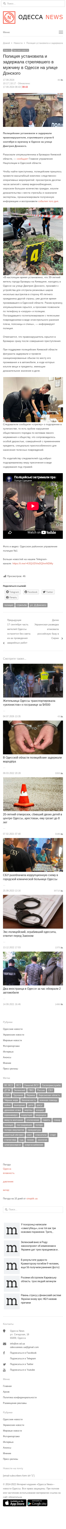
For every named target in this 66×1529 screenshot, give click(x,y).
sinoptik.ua (31, 1198)
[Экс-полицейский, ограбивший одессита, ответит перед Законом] (33, 897)
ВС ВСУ (8, 1085)
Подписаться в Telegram (23, 1358)
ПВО (31, 1090)
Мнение (7, 1063)
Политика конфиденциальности (20, 1397)
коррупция (26, 1115)
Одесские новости (20, 50)
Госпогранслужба (51, 1085)
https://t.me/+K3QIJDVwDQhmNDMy (32, 563)
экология (42, 1139)
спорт (53, 1135)
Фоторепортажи (11, 1046)
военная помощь (48, 1100)
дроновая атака (12, 1110)
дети (30, 1105)
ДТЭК (7, 1090)
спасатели (40, 1135)
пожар (57, 1120)
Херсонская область (49, 1095)
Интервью (8, 1051)
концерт (40, 1110)
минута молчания (13, 1120)
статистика (10, 1139)
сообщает (22, 158)
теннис (30, 1139)
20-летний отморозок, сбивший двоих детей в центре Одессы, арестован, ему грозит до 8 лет (32, 818)
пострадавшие (24, 1125)
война (7, 1105)
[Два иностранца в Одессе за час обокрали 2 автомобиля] (33, 953)
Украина (31, 1095)
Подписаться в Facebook (23, 1353)
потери (39, 1125)
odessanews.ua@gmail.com (24, 1347)
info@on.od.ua (17, 1343)
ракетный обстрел (14, 1135)
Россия (41, 1090)
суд (21, 1139)
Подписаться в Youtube (22, 1370)
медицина (41, 1115)
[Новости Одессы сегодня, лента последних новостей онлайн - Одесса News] (33, 17)
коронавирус (11, 1115)
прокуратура (34, 1130)
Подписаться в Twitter (21, 1364)
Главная (7, 1386)
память (46, 1120)
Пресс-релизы (10, 1068)
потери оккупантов (14, 1130)
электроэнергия (12, 1144)
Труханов (18, 1095)
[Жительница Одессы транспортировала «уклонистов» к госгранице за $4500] (33, 665)
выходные (19, 1105)
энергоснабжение (34, 1144)
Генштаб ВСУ (31, 1085)
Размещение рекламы (15, 1403)
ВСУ (18, 1085)
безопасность (29, 1100)
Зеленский (19, 1090)
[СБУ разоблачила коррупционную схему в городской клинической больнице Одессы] (33, 840)
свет (29, 1135)
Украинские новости (13, 1034)
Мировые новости (12, 1040)
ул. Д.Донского (38, 605)
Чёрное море (11, 1100)
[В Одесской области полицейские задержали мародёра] (33, 722)
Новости (7, 50)
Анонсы (7, 1057)
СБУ (50, 1090)
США (7, 1095)
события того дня (48, 201)
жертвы (28, 1110)
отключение (33, 1120)
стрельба (22, 605)
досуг (40, 1105)
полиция (8, 605)
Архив (6, 1391)
